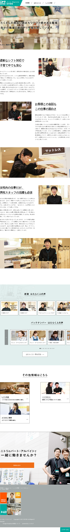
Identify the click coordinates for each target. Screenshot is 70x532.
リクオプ (31, 523)
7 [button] (50, 348)
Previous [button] (6, 337)
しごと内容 (16, 488)
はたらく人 (23, 8)
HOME (28, 3)
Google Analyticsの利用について (11, 523)
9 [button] (53, 348)
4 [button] (45, 348)
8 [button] (52, 348)
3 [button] (43, 348)
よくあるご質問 (4, 489)
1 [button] (40, 348)
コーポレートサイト (5, 519)
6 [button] (48, 348)
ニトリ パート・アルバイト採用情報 (9, 8)
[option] (9, 308)
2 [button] (41, 348)
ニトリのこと (24, 488)
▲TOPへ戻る (65, 529)
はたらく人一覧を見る (33, 354)
